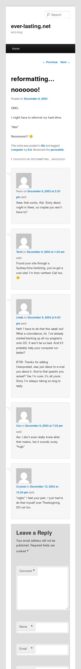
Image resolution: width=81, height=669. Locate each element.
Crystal (21, 486)
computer (17, 150)
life (43, 146)
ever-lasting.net (31, 26)
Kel (30, 150)
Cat (18, 426)
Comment (27, 570)
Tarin (19, 252)
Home (16, 48)
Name (26, 626)
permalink (57, 150)
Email (26, 648)
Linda (19, 317)
